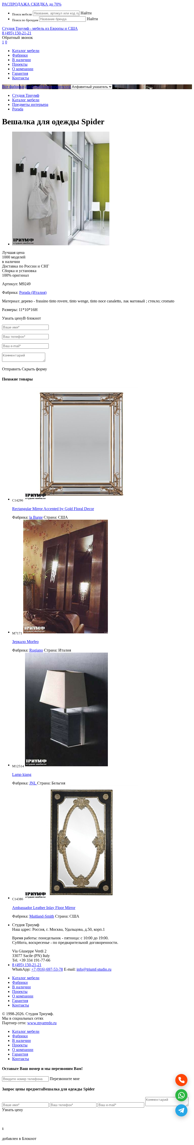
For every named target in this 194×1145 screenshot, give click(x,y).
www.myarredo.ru (42, 1023)
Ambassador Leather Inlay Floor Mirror (43, 907)
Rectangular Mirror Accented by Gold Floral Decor (53, 509)
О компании (22, 69)
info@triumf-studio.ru (94, 969)
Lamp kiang (21, 774)
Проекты (20, 64)
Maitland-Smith (41, 916)
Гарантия (20, 73)
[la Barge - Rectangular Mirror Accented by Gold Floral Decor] (81, 499)
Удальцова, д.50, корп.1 (85, 929)
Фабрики (20, 55)
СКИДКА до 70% (31, 4)
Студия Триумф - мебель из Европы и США (40, 28)
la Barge (36, 517)
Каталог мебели (25, 51)
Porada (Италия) (32, 292)
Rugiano (36, 650)
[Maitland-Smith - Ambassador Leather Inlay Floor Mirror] (81, 898)
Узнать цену (12, 1110)
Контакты (20, 78)
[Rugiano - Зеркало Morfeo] (65, 632)
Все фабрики (13, 86)
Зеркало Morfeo (25, 641)
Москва (56, 929)
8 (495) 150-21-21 (16, 33)
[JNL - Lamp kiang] (66, 765)
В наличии (21, 60)
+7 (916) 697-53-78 (47, 969)
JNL (33, 783)
